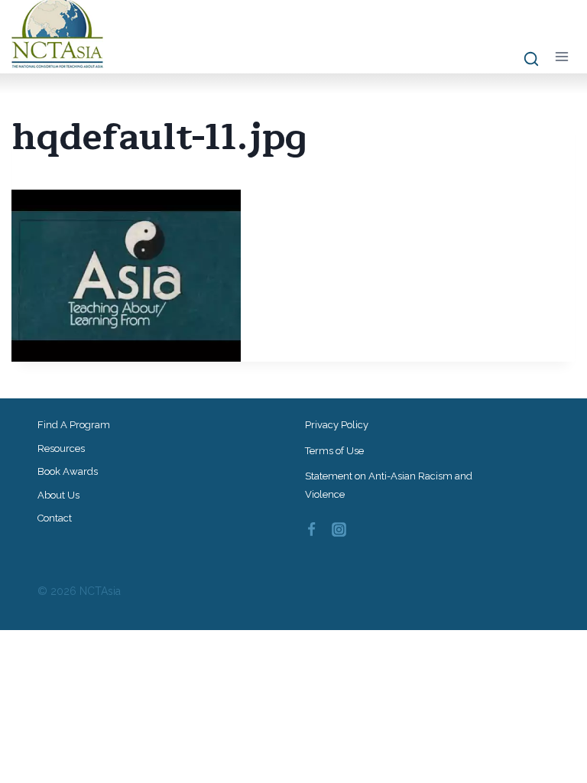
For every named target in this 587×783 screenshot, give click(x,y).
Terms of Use (334, 450)
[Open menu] (561, 56)
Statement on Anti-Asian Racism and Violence (388, 484)
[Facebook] (311, 529)
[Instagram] (339, 529)
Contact (54, 518)
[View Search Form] (524, 59)
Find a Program (73, 424)
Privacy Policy (336, 424)
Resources (61, 448)
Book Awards (67, 471)
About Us (58, 495)
